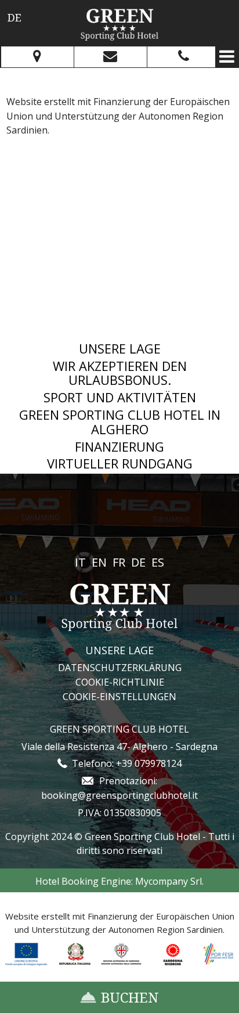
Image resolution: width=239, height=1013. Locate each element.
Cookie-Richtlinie (119, 682)
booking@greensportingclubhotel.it (119, 795)
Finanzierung (119, 446)
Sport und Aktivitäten (120, 397)
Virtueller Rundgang (120, 463)
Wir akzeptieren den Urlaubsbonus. (120, 373)
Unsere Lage (120, 348)
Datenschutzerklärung (120, 667)
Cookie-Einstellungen (119, 696)
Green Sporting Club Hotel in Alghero (119, 422)
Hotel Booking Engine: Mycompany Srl (118, 881)
